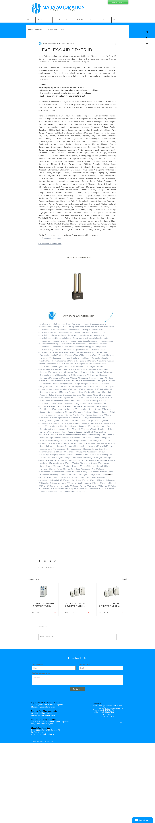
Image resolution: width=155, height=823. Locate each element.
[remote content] (77, 524)
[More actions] (115, 43)
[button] (124, 29)
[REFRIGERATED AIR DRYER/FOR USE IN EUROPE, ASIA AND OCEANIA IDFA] (111, 591)
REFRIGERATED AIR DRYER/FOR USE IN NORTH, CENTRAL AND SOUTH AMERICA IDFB (76, 605)
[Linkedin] (147, 43)
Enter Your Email (84, 664)
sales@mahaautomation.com (111, 708)
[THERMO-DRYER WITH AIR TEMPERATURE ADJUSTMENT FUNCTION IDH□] (43, 591)
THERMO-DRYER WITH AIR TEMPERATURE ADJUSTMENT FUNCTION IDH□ (43, 605)
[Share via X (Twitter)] (45, 561)
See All (124, 579)
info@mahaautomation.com (111, 706)
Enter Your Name (37, 664)
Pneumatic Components (55, 29)
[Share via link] (55, 561)
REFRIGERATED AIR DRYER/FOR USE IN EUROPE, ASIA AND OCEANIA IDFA (109, 605)
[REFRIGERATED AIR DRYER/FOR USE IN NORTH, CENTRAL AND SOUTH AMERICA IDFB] (77, 591)
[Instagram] (147, 32)
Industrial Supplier (35, 29)
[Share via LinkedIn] (50, 561)
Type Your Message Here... (41, 673)
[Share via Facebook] (39, 561)
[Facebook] (147, 37)
